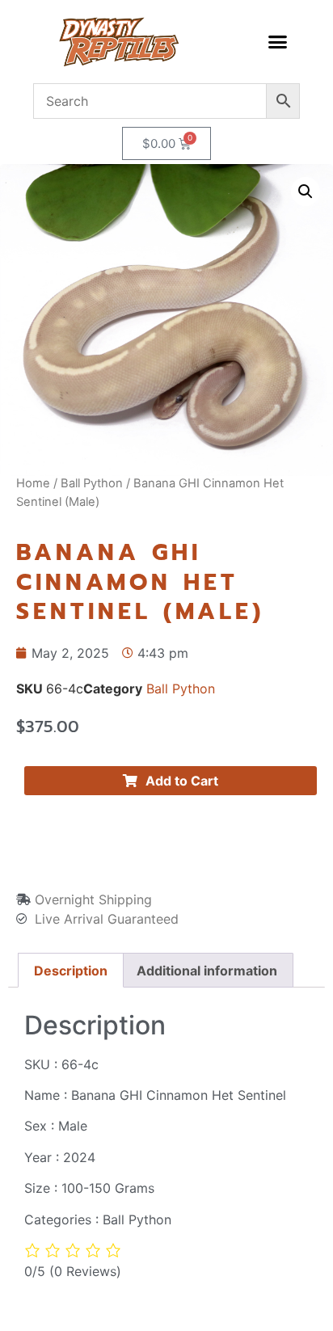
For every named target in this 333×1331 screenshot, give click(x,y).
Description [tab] (70, 970)
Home (33, 483)
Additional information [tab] (207, 970)
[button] (277, 42)
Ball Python (92, 483)
